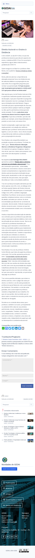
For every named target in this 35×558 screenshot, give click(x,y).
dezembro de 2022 (7, 45)
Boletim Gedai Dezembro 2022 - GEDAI (15, 339)
